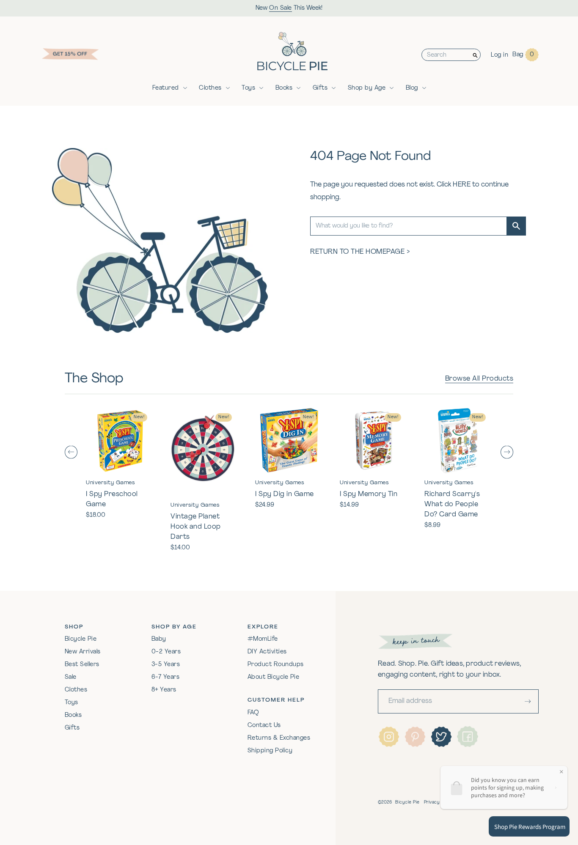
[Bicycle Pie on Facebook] (467, 736)
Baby (158, 639)
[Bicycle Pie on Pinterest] (415, 736)
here (462, 184)
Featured (165, 88)
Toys (248, 88)
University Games (110, 483)
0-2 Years (166, 652)
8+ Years (163, 690)
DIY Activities (267, 652)
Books (284, 88)
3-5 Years (165, 664)
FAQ (253, 713)
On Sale (280, 8)
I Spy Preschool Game (112, 499)
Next (507, 451)
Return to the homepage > (360, 252)
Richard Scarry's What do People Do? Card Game (452, 504)
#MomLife (263, 639)
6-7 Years (165, 677)
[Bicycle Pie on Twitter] (441, 736)
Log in (499, 55)
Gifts (320, 88)
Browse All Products (479, 379)
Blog (412, 88)
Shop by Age (367, 88)
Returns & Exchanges (279, 738)
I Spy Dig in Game (284, 494)
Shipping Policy (270, 751)
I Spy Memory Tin (368, 494)
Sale (71, 677)
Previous (71, 451)
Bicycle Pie (81, 639)
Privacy (432, 802)
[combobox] (446, 54)
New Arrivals (83, 652)
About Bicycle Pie (274, 677)
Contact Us (264, 725)
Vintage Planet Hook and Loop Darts (196, 526)
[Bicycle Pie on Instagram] (388, 736)
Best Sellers (82, 664)
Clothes (210, 88)
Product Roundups (276, 664)
